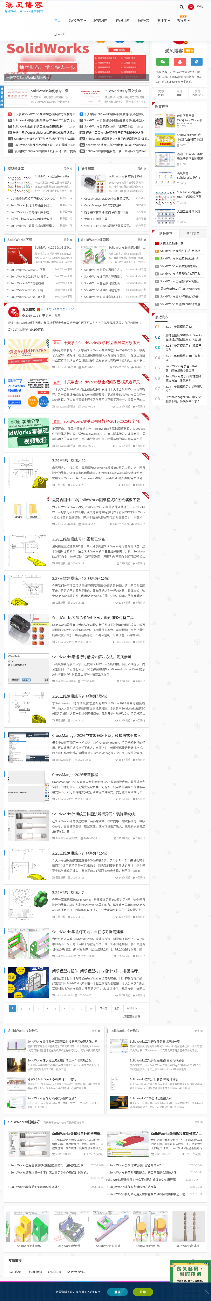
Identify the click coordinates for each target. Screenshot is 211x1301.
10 (91, 1008)
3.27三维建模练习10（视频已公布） (82, 578)
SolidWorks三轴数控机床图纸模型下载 (34, 226)
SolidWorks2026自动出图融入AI (151, 1098)
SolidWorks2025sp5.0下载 (28, 297)
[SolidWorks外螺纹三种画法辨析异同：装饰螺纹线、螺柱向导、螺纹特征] (29, 1144)
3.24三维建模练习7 (68, 892)
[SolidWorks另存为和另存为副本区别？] (16, 1102)
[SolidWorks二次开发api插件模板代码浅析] (119, 1064)
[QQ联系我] (180, 62)
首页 (57, 20)
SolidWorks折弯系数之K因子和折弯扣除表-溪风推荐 (118, 139)
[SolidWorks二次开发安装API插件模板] (119, 1083)
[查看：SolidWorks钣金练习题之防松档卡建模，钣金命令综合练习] (64, 1224)
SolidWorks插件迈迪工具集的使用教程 (38, 126)
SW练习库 (100, 20)
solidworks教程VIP (66, 367)
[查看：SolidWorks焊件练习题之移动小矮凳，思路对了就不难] (144, 1224)
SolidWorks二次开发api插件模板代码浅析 (157, 1060)
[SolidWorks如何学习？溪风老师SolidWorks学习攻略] (17, 94)
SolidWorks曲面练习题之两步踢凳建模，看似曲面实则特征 (103, 283)
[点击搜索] (182, 7)
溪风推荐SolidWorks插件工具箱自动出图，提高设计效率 (46, 151)
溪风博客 (28, 309)
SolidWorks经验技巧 (67, 838)
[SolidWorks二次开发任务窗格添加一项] (119, 1046)
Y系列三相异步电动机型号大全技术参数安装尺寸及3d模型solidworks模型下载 (34, 219)
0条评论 (140, 406)
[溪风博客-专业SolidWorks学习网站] (24, 7)
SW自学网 (15, 1272)
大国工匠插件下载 (95, 219)
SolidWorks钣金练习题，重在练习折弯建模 (127, 247)
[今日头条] (197, 62)
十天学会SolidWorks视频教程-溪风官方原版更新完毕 (45, 114)
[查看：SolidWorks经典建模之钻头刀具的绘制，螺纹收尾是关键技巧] (184, 1224)
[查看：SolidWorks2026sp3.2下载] (19, 254)
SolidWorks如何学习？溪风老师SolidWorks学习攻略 (70, 91)
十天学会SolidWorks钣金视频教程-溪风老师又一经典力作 (116, 114)
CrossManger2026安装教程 (102, 205)
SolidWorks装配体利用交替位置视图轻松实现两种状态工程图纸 (149, 1194)
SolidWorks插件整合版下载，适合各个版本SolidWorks (118, 151)
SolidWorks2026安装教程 (27, 283)
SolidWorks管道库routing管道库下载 (108, 126)
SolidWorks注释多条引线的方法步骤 (132, 1187)
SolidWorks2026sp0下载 (27, 290)
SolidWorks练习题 (66, 956)
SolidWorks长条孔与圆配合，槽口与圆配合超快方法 (143, 1172)
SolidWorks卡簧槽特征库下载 (30, 212)
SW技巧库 (76, 20)
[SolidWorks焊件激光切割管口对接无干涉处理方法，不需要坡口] (16, 1046)
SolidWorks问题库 (66, 681)
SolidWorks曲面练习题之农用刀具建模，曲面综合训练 (103, 270)
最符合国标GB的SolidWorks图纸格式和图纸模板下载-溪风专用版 (45, 132)
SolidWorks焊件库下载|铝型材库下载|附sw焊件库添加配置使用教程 (46, 139)
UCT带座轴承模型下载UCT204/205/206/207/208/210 (34, 198)
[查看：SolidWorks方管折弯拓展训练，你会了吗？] (104, 1224)
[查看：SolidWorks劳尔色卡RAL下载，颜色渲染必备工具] (93, 183)
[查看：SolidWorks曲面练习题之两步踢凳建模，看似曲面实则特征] (25, 1224)
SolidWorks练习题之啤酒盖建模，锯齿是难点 (103, 276)
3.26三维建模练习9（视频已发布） (81, 696)
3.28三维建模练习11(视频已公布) (79, 539)
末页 (116, 1008)
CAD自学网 (54, 1272)
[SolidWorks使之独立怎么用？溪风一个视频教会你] (16, 1064)
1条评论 (140, 446)
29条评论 (140, 524)
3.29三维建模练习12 (69, 460)
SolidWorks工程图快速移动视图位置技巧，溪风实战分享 (47, 1165)
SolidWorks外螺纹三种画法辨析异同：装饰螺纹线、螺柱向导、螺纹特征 (112, 813)
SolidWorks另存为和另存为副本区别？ (52, 1098)
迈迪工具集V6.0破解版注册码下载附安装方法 (115, 132)
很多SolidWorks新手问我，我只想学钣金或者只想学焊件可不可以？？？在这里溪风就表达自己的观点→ (75, 323)
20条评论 (140, 367)
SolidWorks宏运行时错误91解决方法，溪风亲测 (91, 656)
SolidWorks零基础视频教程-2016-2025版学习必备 (45, 120)
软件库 (162, 20)
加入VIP (59, 34)
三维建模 (61, 485)
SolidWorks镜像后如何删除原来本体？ (35, 1187)
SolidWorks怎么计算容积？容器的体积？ (135, 1165)
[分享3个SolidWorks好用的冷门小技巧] (16, 1083)
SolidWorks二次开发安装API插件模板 (154, 1079)
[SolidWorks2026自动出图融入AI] (119, 1102)
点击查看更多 (132, 1016)
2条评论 (38, 329)
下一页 (103, 1008)
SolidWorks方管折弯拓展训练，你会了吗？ (103, 297)
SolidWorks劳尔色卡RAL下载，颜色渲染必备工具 (127, 176)
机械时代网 (35, 1272)
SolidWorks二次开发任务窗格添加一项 (155, 1041)
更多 (66, 168)
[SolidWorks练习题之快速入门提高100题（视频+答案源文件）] (90, 95)
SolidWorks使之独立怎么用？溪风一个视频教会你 (59, 1060)
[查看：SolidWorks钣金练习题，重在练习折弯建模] (93, 254)
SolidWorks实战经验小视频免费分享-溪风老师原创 (116, 120)
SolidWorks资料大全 (79, 1272)
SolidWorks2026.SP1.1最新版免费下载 (31, 276)
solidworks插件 (64, 642)
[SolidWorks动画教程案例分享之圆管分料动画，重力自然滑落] (128, 1144)
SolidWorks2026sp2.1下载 (28, 270)
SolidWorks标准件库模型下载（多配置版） (42, 145)
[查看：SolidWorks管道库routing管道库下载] (19, 183)
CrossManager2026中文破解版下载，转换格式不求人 (108, 198)
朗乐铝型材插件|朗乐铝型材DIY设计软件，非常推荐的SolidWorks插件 (108, 212)
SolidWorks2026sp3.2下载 (53, 247)
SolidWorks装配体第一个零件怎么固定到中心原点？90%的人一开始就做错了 (50, 1172)
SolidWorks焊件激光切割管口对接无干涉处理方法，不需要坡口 (68, 1041)
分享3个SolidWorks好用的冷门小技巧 (51, 1079)
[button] (145, 50)
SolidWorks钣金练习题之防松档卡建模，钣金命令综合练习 (103, 290)
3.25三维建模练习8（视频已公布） (81, 853)
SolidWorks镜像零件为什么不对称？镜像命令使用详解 (141, 1180)
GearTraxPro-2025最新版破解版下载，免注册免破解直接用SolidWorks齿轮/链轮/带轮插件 (108, 226)
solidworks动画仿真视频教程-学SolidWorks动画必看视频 (118, 145)
